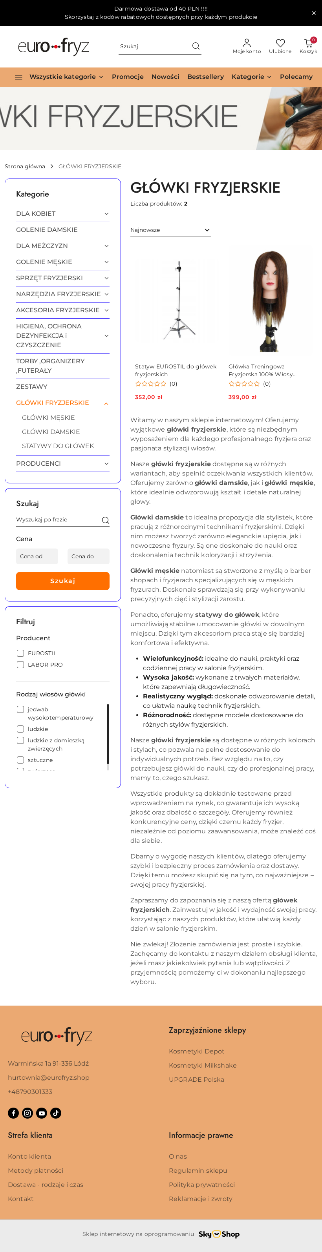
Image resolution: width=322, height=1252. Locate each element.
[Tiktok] (55, 1113)
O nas (178, 1156)
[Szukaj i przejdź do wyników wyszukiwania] (195, 47)
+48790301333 (30, 1091)
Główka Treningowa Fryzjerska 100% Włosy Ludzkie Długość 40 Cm (262, 370)
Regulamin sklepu (198, 1170)
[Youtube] (41, 1113)
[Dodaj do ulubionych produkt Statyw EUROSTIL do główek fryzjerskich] (210, 254)
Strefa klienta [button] (30, 1135)
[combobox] (170, 230)
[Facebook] (13, 1113)
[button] (252, 77)
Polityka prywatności (202, 1184)
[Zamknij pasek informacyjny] (313, 12)
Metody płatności (36, 1170)
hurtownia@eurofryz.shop (49, 1077)
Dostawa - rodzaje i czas (45, 1184)
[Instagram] (27, 1113)
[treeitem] (63, 214)
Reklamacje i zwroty (200, 1199)
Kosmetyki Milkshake (203, 1065)
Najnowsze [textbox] (145, 229)
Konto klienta (29, 1156)
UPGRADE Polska (196, 1079)
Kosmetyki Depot (197, 1051)
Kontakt (21, 1199)
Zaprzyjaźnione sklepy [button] (207, 1030)
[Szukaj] (106, 521)
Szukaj (62, 581)
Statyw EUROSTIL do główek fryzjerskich (175, 370)
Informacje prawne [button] (201, 1135)
